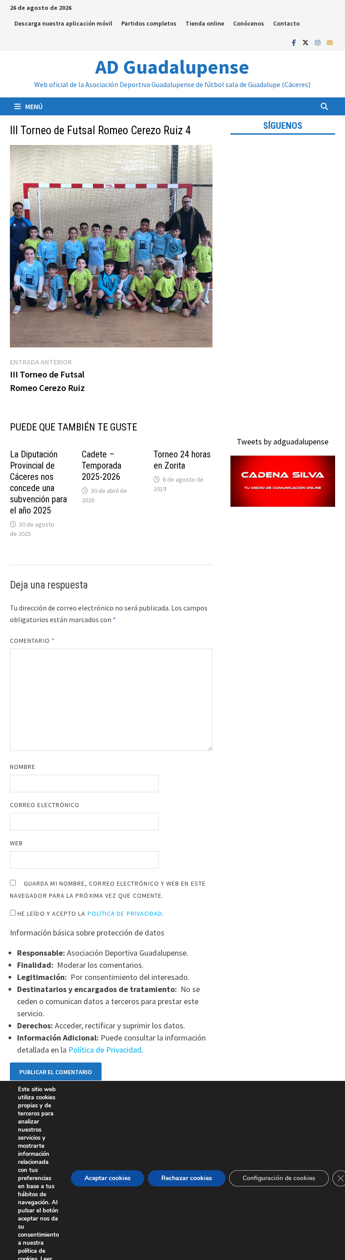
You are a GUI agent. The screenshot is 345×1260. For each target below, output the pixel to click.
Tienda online (205, 23)
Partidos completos (149, 23)
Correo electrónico (45, 805)
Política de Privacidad (125, 913)
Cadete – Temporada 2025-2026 (101, 465)
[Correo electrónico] (329, 42)
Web (16, 843)
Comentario (32, 641)
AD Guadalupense (172, 66)
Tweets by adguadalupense (282, 441)
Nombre (22, 767)
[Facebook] (295, 42)
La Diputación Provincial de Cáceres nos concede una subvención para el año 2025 (38, 482)
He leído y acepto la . (90, 913)
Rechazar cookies (186, 1178)
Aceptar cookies (107, 1178)
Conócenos (248, 23)
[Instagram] (318, 42)
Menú (34, 106)
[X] (306, 42)
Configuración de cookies (279, 1178)
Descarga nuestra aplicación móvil (63, 23)
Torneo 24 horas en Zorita (182, 460)
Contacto (286, 23)
